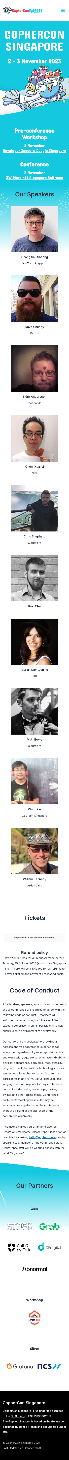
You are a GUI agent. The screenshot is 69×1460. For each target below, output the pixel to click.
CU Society (18, 1416)
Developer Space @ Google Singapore (34, 150)
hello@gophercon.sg (43, 1137)
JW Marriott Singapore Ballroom (34, 177)
